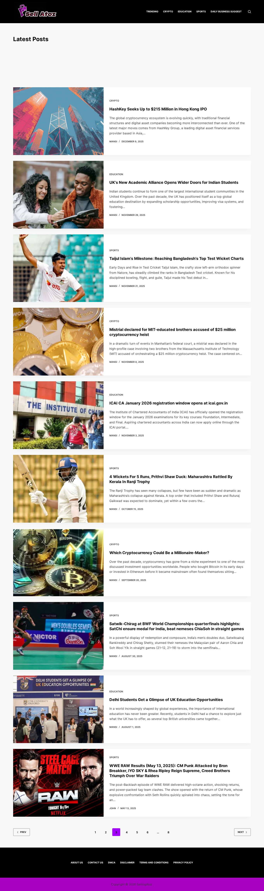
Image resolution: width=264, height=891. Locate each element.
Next (241, 832)
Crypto (168, 11)
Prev (23, 832)
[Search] (249, 11)
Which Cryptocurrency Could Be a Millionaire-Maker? (159, 552)
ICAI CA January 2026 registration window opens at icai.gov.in (168, 403)
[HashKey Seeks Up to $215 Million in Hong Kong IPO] (58, 121)
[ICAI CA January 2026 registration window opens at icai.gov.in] (58, 415)
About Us (77, 862)
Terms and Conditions (154, 862)
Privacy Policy (183, 862)
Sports (201, 11)
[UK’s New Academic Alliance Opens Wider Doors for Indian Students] (58, 195)
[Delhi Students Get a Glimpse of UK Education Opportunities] (58, 709)
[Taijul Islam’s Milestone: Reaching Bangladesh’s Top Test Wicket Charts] (58, 268)
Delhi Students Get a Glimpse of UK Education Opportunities (166, 699)
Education (185, 11)
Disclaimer (127, 862)
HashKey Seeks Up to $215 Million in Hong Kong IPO (158, 109)
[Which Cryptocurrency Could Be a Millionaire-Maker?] (58, 562)
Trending (152, 11)
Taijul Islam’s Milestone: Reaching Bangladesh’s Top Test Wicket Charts (176, 258)
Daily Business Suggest (226, 11)
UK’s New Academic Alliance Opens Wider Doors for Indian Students (173, 182)
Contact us (95, 862)
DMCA (111, 862)
